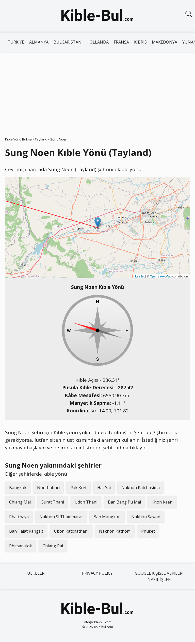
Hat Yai (104, 487)
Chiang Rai (53, 546)
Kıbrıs (140, 42)
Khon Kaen (162, 502)
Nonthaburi (48, 487)
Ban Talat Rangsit (26, 531)
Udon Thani (86, 502)
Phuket (148, 531)
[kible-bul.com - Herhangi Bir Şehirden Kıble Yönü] (97, 16)
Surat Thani (52, 502)
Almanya (38, 42)
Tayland (41, 139)
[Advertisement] (97, 89)
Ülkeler (35, 573)
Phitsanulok (20, 546)
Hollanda (98, 42)
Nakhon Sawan (145, 516)
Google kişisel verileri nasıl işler (159, 576)
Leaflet (139, 276)
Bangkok (17, 487)
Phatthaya (19, 516)
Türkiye (16, 42)
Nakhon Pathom (115, 531)
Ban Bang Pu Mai (124, 502)
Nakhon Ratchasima (140, 487)
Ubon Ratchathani (71, 531)
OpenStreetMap (161, 276)
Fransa (121, 42)
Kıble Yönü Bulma (18, 139)
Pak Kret (78, 487)
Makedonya (164, 42)
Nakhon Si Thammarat (61, 516)
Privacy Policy (97, 573)
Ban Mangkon (107, 516)
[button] (97, 222)
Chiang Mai (20, 502)
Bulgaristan (68, 42)
